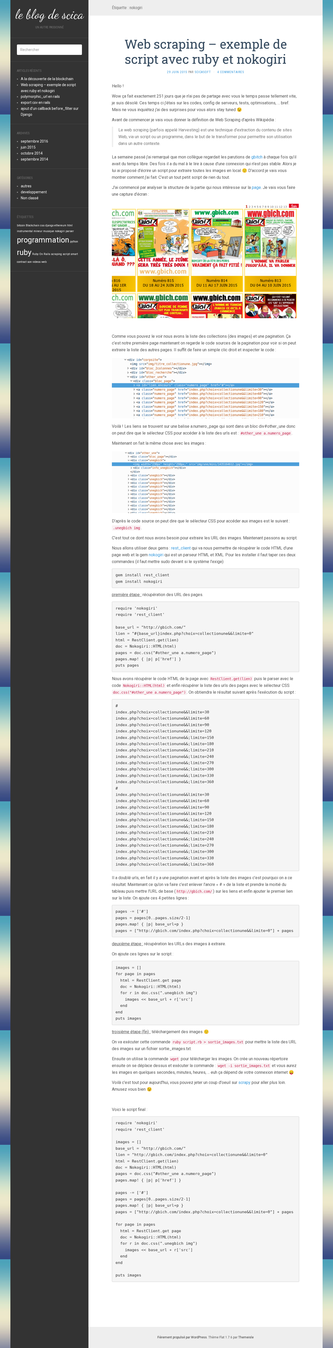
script (66, 254)
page (256, 187)
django (49, 225)
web (44, 262)
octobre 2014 (32, 153)
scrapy (244, 1082)
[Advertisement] (56, 310)
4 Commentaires (230, 72)
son (29, 262)
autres (26, 186)
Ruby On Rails (41, 254)
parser (70, 231)
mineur (38, 231)
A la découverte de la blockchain (47, 79)
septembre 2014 (34, 159)
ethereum (60, 225)
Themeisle (246, 1337)
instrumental (25, 231)
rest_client (181, 548)
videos (37, 262)
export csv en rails (35, 102)
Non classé (30, 198)
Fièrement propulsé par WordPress (182, 1337)
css (42, 225)
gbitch (256, 157)
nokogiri (60, 231)
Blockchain (32, 225)
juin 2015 (28, 147)
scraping (56, 254)
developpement (34, 192)
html (70, 225)
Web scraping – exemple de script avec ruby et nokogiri (205, 51)
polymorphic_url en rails (40, 96)
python (74, 241)
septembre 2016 (34, 141)
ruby (24, 252)
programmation (43, 239)
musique (48, 231)
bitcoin (21, 225)
